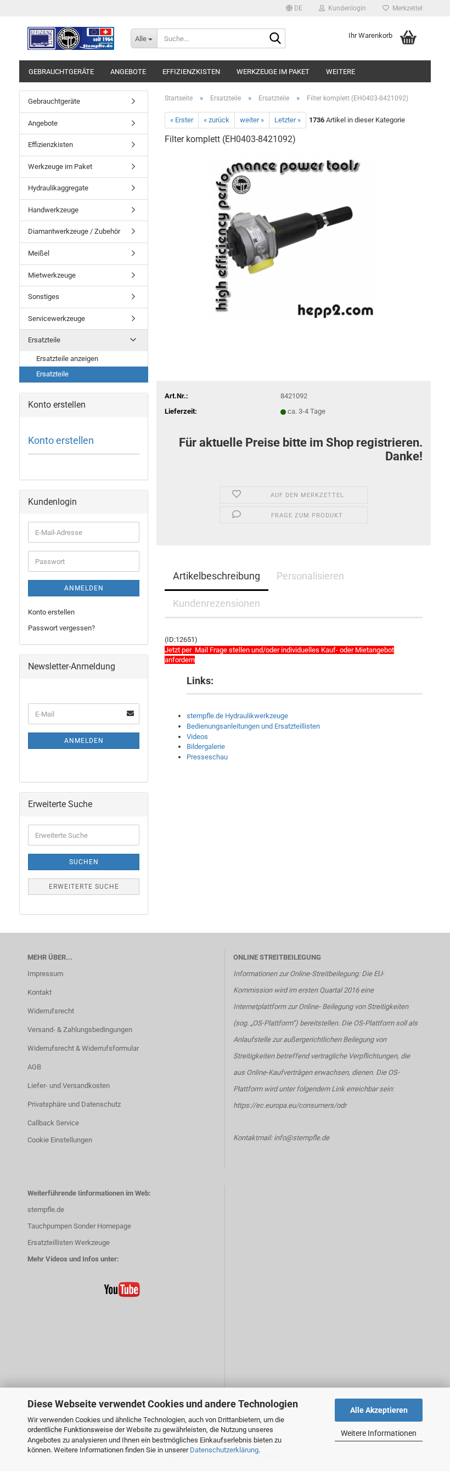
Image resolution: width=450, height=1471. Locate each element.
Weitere (340, 71)
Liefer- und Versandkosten (68, 1085)
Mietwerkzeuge (52, 275)
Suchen (84, 862)
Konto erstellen (61, 440)
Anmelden (84, 588)
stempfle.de (45, 1209)
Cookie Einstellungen (59, 1140)
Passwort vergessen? (61, 628)
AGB (34, 1067)
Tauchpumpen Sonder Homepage (79, 1226)
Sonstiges (43, 296)
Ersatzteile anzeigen (67, 358)
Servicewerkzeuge (56, 318)
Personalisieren (310, 576)
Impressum (45, 974)
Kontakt (39, 992)
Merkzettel (406, 8)
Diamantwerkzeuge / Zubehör (74, 231)
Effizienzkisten (191, 71)
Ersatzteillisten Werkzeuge (68, 1242)
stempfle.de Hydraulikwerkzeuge (237, 716)
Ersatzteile (44, 340)
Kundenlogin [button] (345, 8)
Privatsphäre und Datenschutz (74, 1104)
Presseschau (207, 757)
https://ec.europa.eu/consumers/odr (289, 1105)
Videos (197, 736)
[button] (294, 8)
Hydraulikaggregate (58, 188)
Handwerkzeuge (53, 210)
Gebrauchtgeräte (61, 71)
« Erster (181, 120)
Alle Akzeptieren (379, 1410)
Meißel (38, 253)
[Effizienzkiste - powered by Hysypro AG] (70, 38)
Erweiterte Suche (84, 887)
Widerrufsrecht (50, 1011)
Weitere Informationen (379, 1433)
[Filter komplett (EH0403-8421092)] (293, 237)
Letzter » (287, 120)
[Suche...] (275, 39)
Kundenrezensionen (216, 603)
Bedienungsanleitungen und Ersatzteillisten (253, 726)
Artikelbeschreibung (216, 576)
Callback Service (53, 1123)
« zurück (216, 120)
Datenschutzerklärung (224, 1450)
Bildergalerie (206, 746)
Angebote (128, 71)
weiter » (252, 120)
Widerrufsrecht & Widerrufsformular (83, 1048)
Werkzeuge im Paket (273, 71)
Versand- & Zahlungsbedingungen (79, 1029)
